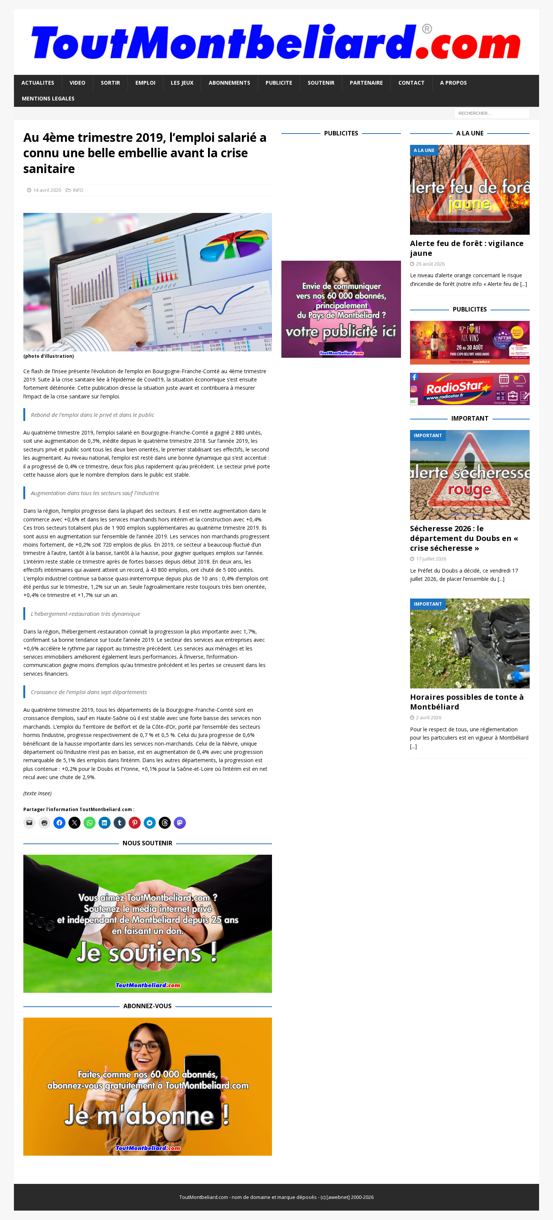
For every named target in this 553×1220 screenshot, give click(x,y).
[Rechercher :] (492, 112)
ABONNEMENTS (229, 82)
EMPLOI (145, 82)
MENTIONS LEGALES (48, 98)
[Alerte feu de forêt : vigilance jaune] (470, 190)
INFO (78, 190)
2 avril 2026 (428, 717)
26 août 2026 (430, 263)
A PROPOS (453, 82)
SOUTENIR (321, 82)
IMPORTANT (470, 418)
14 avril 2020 (47, 190)
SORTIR (110, 82)
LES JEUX (182, 82)
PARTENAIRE (366, 82)
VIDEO (77, 82)
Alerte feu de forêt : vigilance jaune (467, 248)
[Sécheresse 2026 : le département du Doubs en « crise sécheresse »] (470, 475)
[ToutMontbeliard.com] (276, 70)
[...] (523, 283)
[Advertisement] (344, 197)
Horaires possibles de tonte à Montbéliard (467, 702)
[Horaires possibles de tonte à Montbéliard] (470, 643)
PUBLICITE (279, 82)
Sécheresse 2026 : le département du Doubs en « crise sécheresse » (464, 538)
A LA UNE (469, 133)
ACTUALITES (37, 82)
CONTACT (411, 82)
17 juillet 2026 (431, 558)
